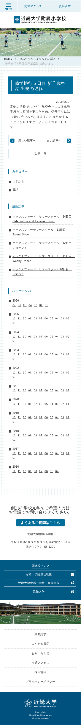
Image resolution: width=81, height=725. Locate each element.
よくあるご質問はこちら (40, 522)
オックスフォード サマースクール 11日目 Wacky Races (43, 259)
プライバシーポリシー (40, 681)
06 (19, 305)
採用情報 (40, 672)
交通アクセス (40, 662)
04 (30, 305)
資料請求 (40, 634)
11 (19, 318)
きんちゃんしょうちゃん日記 (37, 58)
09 (30, 318)
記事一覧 (40, 153)
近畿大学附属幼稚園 (39, 574)
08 (35, 318)
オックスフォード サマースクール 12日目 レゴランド (43, 245)
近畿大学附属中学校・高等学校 (38, 583)
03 (35, 305)
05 (24, 305)
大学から (18, 181)
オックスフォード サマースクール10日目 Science (42, 272)
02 (41, 305)
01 (46, 305)
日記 (15, 189)
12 (14, 318)
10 (24, 318)
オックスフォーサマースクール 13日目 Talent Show (41, 232)
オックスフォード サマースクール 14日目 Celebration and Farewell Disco (43, 219)
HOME (8, 58)
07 (14, 305)
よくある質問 (40, 643)
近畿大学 (39, 591)
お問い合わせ (40, 653)
